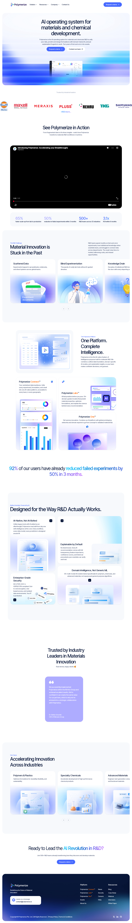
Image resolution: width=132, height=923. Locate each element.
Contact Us (65, 5)
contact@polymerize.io (24, 902)
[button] (33, 4)
